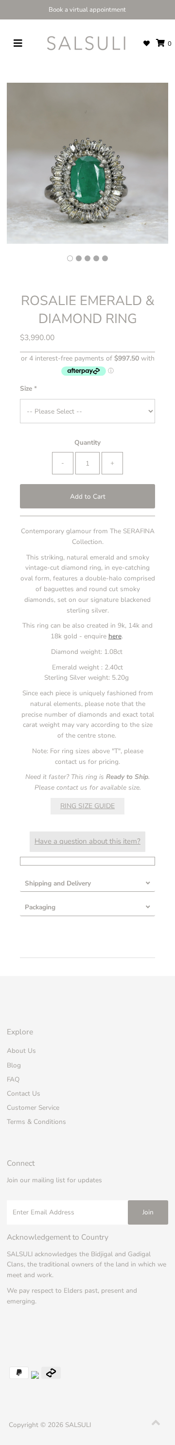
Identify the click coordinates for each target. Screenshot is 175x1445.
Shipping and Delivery (58, 883)
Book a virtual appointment (87, 9)
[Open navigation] (17, 44)
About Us (21, 1050)
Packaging (40, 907)
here (115, 636)
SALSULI (78, 1424)
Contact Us (23, 1093)
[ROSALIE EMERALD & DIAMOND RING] (79, 258)
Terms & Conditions (36, 1121)
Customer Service (33, 1107)
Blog (14, 1065)
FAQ (13, 1079)
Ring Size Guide (87, 806)
